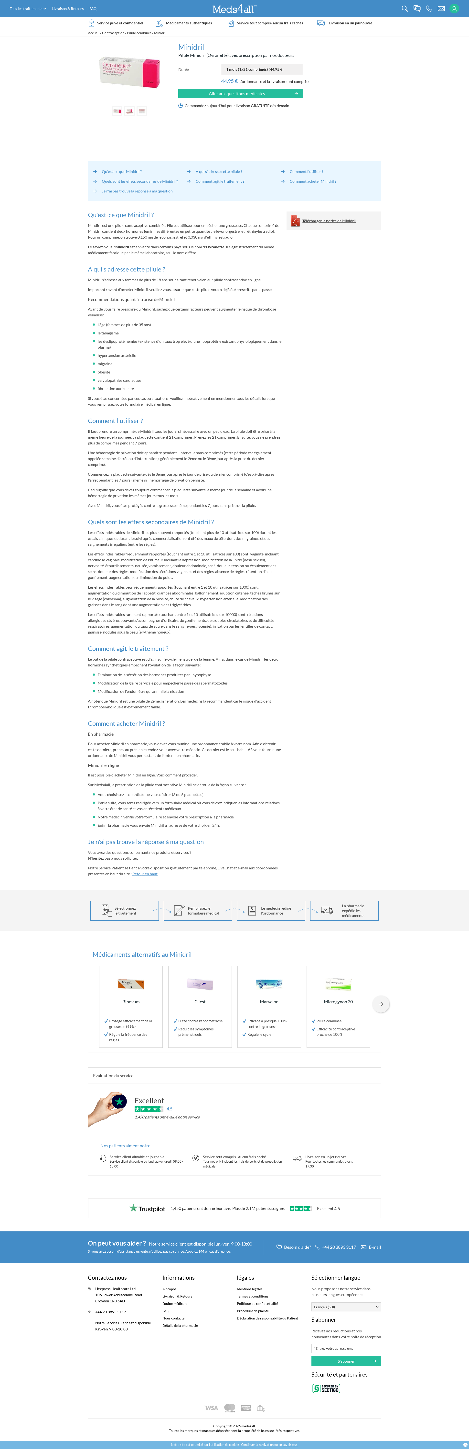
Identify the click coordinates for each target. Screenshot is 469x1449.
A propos (169, 1289)
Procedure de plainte (253, 1311)
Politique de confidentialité (257, 1303)
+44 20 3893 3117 (110, 1312)
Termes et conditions (252, 1296)
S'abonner (346, 1361)
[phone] (429, 8)
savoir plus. (290, 1445)
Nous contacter (174, 1318)
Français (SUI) (324, 1307)
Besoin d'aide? (297, 1247)
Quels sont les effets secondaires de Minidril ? (140, 181)
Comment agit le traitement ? (220, 181)
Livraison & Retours (68, 8)
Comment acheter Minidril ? (313, 181)
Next (380, 1004)
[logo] (234, 8)
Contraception (113, 33)
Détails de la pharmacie (180, 1325)
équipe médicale (174, 1303)
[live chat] (417, 8)
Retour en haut (145, 873)
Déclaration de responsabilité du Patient (267, 1318)
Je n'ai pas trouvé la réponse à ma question (137, 191)
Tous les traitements (26, 8)
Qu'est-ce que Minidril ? (122, 171)
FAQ (92, 8)
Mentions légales (249, 1289)
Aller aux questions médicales (237, 93)
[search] (405, 9)
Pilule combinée (139, 33)
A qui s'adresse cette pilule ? (219, 171)
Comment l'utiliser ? (306, 171)
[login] (454, 8)
